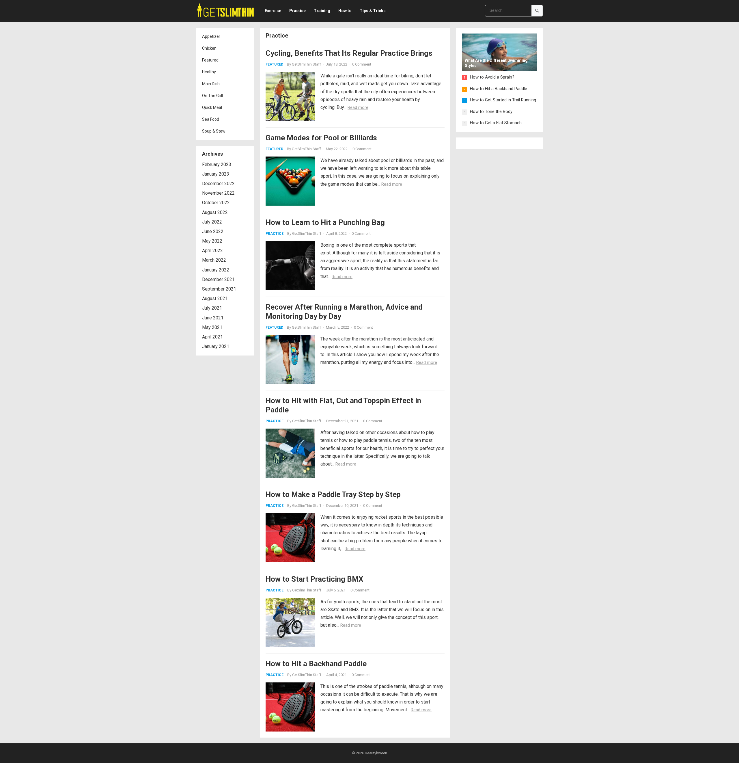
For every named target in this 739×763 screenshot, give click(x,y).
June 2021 (212, 318)
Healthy (209, 72)
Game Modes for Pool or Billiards (321, 137)
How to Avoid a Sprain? (492, 77)
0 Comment (361, 64)
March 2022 (214, 260)
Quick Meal (212, 107)
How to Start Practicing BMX (314, 579)
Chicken (209, 48)
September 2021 (219, 289)
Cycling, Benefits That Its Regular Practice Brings (349, 53)
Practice (274, 234)
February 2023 (216, 164)
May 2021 (212, 327)
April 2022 (212, 250)
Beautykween (376, 753)
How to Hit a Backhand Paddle (316, 663)
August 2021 (215, 298)
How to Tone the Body (491, 111)
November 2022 (218, 193)
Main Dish (211, 83)
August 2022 (215, 212)
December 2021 (218, 279)
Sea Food (210, 119)
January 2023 (215, 174)
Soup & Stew (213, 131)
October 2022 (216, 202)
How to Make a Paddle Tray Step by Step (333, 494)
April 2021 (212, 337)
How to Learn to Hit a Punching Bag (325, 222)
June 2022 (212, 231)
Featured (210, 60)
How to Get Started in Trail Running (503, 100)
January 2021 (215, 346)
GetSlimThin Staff (306, 64)
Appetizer (211, 36)
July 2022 (212, 222)
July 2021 (212, 308)
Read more (358, 107)
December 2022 (218, 183)
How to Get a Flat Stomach (496, 122)
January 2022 (215, 270)
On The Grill (212, 95)
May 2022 (212, 241)
